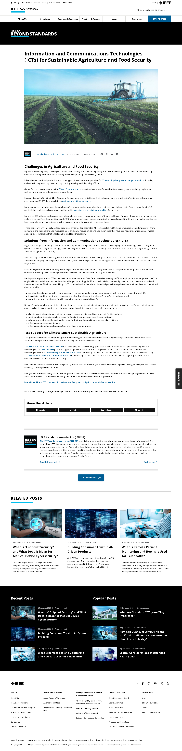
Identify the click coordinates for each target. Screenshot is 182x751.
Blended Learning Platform (87, 708)
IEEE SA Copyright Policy (133, 740)
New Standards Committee (120, 712)
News (144, 698)
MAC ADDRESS (159, 19)
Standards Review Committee (121, 726)
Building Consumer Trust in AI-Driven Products (62, 635)
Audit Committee (116, 707)
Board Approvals (116, 702)
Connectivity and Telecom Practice (63, 352)
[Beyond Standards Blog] (91, 33)
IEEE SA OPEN (47, 349)
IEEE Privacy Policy (98, 740)
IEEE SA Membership (20, 702)
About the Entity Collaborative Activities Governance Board (89, 702)
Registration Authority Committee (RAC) (57, 709)
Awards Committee (51, 702)
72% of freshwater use (70, 189)
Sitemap (21, 740)
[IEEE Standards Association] (24, 10)
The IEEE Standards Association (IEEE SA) (43, 346)
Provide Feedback (18, 726)
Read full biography (49, 462)
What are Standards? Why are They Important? (142, 613)
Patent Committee (117, 717)
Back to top (149, 462)
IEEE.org (16, 3)
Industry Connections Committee (90, 718)
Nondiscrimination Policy (63, 740)
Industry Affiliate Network (87, 713)
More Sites (67, 3)
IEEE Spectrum (54, 3)
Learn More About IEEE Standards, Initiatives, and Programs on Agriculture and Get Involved (68, 382)
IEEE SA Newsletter (150, 702)
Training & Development (21, 712)
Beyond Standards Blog (152, 712)
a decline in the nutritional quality (90, 210)
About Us (15, 698)
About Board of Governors (54, 698)
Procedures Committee (119, 722)
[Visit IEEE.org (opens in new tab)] (17, 683)
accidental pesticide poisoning (76, 201)
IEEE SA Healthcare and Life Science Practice (50, 355)
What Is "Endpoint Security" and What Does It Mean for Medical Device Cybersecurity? (62, 615)
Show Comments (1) (91, 477)
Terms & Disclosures (114, 740)
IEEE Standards (40, 3)
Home (13, 740)
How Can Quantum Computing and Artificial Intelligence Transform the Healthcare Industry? (143, 635)
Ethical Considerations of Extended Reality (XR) (142, 654)
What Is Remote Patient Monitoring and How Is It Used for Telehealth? (61, 654)
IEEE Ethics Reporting (82, 740)
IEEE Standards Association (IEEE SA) (48, 154)
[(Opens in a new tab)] (101, 154)
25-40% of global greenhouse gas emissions (123, 180)
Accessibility (46, 740)
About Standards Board (119, 698)
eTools (153, 3)
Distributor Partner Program (23, 707)
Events (144, 707)
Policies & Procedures (20, 717)
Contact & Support (33, 740)
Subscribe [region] (178, 378)
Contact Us (15, 722)
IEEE (26, 2)
